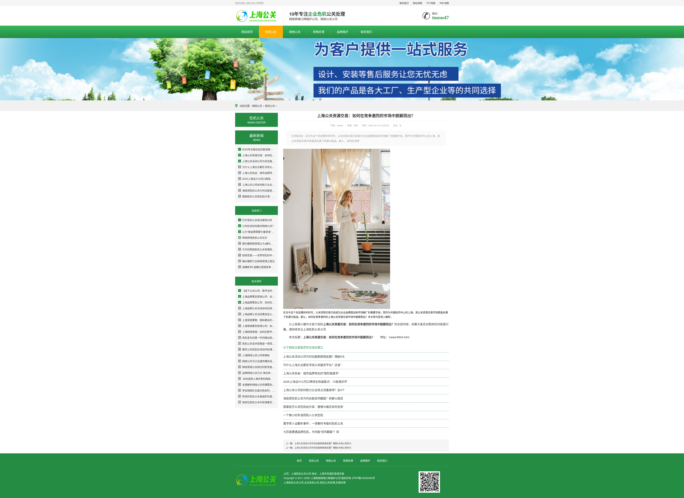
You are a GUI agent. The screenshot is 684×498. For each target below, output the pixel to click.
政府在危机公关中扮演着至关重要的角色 (257, 402)
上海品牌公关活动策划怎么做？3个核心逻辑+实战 (257, 314)
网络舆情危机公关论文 (253, 237)
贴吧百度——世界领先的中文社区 (257, 255)
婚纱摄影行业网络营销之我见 (257, 261)
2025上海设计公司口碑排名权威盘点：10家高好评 (257, 178)
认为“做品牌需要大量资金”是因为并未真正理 (257, 231)
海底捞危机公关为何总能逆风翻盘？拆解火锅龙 (257, 190)
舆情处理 (318, 32)
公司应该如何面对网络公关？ (257, 226)
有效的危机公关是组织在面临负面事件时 (257, 396)
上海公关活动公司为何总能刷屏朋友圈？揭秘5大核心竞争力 (322, 443)
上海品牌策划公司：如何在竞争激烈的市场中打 (257, 302)
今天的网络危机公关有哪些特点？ (257, 249)
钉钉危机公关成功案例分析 (255, 220)
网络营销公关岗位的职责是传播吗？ (257, 367)
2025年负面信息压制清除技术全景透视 (257, 149)
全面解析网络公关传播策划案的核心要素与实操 (257, 384)
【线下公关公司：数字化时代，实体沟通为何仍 (257, 290)
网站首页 (247, 32)
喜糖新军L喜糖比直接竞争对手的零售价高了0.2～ (257, 267)
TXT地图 (430, 3)
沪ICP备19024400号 (363, 478)
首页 (299, 460)
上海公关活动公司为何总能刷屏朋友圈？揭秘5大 (257, 161)
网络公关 (294, 32)
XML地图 (444, 3)
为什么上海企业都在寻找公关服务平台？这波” (257, 167)
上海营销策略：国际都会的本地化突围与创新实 (257, 320)
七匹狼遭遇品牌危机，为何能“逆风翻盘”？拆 (311, 432)
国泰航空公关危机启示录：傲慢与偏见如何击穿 (257, 196)
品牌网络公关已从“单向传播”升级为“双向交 (257, 373)
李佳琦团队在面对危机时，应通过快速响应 (257, 390)
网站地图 (417, 3)
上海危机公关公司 (256, 16)
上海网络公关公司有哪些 (254, 355)
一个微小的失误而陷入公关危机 (303, 415)
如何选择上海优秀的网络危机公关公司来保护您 (257, 378)
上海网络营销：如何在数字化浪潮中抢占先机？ (257, 331)
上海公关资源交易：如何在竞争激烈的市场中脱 (257, 155)
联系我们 (404, 3)
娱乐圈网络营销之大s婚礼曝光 (257, 243)
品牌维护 (342, 32)
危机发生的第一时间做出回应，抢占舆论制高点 (257, 337)
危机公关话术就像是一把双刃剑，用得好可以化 (257, 343)
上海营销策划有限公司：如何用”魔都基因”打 (257, 326)
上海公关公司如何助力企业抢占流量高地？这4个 (257, 184)
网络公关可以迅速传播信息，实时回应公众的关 (257, 361)
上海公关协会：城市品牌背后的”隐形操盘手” (257, 173)
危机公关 (271, 32)
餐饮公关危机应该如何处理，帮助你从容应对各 (257, 349)
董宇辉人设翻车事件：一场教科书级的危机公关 (313, 423)
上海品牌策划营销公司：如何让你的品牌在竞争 (257, 296)
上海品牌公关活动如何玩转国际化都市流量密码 (257, 308)
